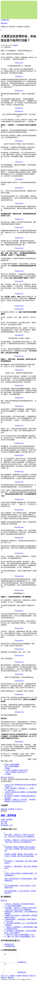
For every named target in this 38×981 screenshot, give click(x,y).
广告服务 (18, 975)
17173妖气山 (18, 809)
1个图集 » (7, 768)
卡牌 (5, 821)
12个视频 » (7, 774)
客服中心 (4, 977)
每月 (5, 900)
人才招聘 (11, 975)
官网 (2, 777)
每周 (2, 900)
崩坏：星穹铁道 (8, 815)
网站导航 (11, 977)
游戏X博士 (4, 809)
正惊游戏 (11, 809)
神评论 (15, 45)
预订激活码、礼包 (7, 825)
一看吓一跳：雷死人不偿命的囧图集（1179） (20, 934)
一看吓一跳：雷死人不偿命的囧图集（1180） (21, 936)
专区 (5, 777)
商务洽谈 (25, 975)
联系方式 (32, 975)
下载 (8, 777)
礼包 (12, 777)
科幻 (2, 821)
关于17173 (4, 975)
